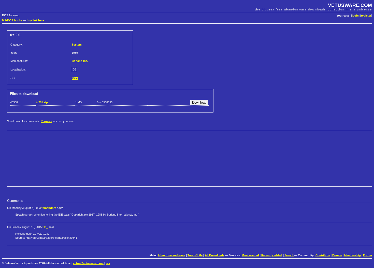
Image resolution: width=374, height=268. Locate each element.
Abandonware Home (171, 255)
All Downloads (214, 255)
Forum (367, 255)
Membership (352, 255)
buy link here (35, 20)
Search (289, 255)
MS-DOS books (12, 20)
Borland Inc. (80, 60)
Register (46, 121)
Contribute (322, 255)
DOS (75, 78)
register (366, 15)
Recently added (271, 255)
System (77, 44)
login (355, 15)
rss (108, 263)
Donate (337, 255)
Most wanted (250, 255)
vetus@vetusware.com (88, 263)
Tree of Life (195, 255)
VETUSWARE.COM (350, 5)
